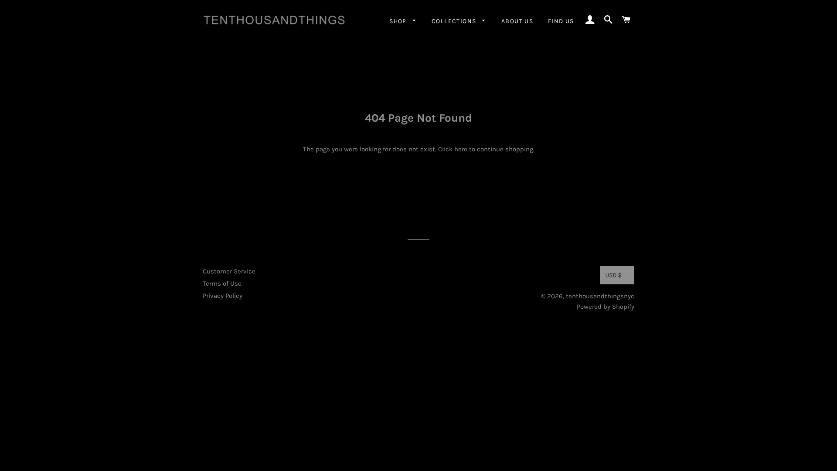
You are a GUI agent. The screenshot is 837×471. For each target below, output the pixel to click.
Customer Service (229, 271)
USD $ (613, 275)
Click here (452, 149)
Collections (455, 21)
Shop (398, 21)
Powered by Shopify (605, 307)
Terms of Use (222, 283)
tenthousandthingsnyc (600, 296)
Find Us (561, 21)
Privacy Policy (222, 296)
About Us (517, 21)
